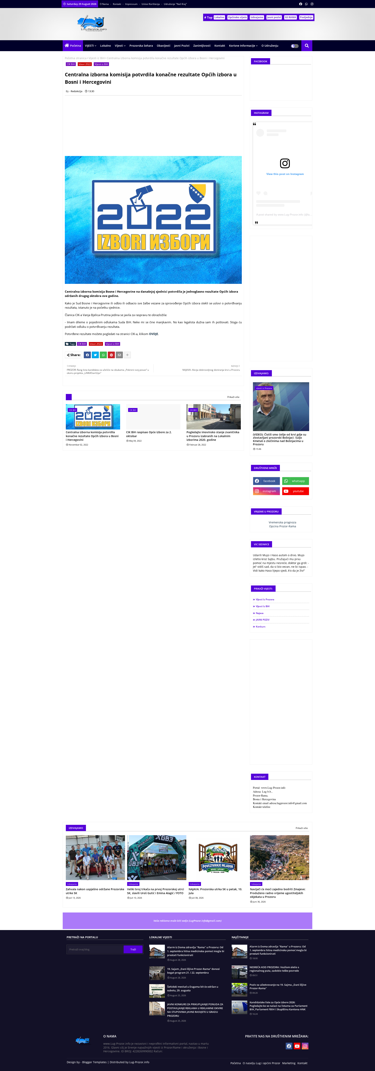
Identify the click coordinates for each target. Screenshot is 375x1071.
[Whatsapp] (103, 355)
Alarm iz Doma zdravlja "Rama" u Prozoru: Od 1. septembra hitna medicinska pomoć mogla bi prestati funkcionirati (195, 951)
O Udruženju (270, 45)
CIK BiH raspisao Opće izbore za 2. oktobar (149, 434)
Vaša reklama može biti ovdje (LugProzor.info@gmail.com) (187, 920)
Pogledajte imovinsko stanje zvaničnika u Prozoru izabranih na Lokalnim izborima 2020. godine (213, 436)
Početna (75, 45)
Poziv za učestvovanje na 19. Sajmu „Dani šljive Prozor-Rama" (278, 986)
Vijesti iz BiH (97, 58)
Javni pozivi (274, 17)
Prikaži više (233, 397)
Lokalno (219, 17)
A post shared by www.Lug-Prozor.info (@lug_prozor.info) (291, 214)
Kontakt (117, 4)
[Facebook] (87, 355)
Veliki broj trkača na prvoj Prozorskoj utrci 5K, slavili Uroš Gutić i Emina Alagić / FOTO (155, 891)
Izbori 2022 (85, 64)
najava (259, 613)
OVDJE (153, 334)
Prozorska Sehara (141, 45)
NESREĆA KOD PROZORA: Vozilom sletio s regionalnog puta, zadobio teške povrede (274, 968)
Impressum (131, 4)
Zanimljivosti (202, 45)
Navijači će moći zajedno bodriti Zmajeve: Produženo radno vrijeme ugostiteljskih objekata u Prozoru (277, 893)
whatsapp (298, 481)
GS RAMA (290, 17)
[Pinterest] (111, 355)
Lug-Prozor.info (139, 1062)
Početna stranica (76, 58)
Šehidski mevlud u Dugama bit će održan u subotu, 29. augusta (192, 988)
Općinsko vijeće (237, 17)
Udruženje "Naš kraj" (175, 4)
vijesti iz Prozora (265, 599)
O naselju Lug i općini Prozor (261, 1063)
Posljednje (306, 17)
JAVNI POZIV (262, 619)
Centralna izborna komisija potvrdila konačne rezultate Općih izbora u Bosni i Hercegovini (92, 436)
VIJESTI (89, 45)
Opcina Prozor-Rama (282, 526)
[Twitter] (95, 355)
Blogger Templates (94, 1062)
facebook (269, 481)
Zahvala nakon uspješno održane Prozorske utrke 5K (95, 891)
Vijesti (119, 45)
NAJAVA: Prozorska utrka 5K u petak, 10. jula (215, 891)
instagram (269, 491)
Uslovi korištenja (151, 4)
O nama (104, 4)
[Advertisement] (155, 125)
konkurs (260, 626)
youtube (298, 491)
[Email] (119, 355)
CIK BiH (71, 64)
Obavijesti (163, 45)
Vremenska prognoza (282, 522)
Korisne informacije (242, 45)
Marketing (289, 1063)
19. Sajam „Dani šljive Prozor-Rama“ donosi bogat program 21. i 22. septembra (193, 971)
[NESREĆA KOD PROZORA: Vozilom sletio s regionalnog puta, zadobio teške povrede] (239, 972)
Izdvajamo (257, 17)
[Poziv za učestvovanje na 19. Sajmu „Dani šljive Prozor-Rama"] (239, 990)
